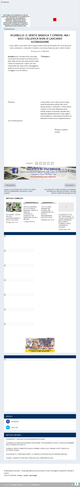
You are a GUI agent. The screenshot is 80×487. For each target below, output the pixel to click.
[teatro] (18, 295)
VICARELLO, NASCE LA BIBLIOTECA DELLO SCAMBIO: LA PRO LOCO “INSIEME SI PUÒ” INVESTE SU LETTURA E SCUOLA (37, 449)
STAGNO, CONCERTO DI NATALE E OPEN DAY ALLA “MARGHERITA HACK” (30, 458)
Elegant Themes (17, 485)
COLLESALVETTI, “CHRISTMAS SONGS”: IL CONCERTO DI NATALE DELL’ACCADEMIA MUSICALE (36, 454)
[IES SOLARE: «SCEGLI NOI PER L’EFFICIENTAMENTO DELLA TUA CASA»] (14, 207)
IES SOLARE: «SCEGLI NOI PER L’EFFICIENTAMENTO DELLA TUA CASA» (13, 217)
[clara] (18, 251)
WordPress (35, 485)
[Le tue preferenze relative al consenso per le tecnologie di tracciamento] (76, 483)
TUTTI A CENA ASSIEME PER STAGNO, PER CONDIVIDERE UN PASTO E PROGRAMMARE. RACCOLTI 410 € (47, 212)
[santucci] (18, 310)
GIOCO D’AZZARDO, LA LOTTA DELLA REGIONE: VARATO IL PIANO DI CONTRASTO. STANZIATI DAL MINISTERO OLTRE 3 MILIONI (31, 213)
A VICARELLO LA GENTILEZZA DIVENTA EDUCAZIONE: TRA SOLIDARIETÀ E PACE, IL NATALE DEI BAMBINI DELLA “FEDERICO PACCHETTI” (40, 444)
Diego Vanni (36, 51)
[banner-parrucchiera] (18, 324)
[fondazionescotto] (18, 280)
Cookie (26, 475)
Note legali (33, 475)
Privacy (19, 475)
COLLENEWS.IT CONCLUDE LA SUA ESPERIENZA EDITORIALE (25, 439)
